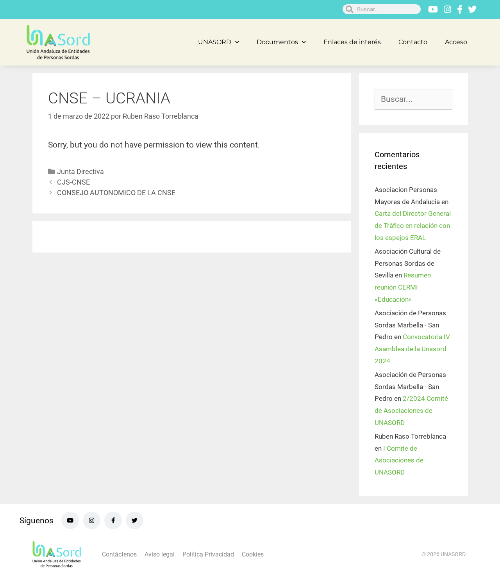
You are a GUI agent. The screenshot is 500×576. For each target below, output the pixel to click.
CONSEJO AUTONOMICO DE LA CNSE (116, 192)
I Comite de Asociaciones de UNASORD (399, 460)
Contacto (412, 42)
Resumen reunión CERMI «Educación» (403, 287)
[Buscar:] (413, 99)
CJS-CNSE (73, 182)
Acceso (456, 42)
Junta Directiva (80, 171)
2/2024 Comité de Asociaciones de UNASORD (411, 410)
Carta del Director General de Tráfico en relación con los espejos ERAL (413, 225)
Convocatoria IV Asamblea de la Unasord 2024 (412, 348)
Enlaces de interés (352, 42)
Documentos (277, 42)
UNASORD (214, 42)
